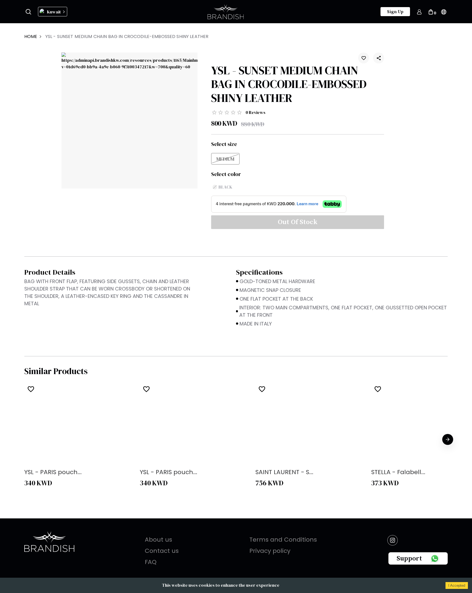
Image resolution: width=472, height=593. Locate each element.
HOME (30, 36)
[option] (80, 440)
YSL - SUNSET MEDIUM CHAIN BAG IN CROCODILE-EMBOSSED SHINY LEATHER (127, 36)
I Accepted (456, 585)
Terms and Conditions (283, 539)
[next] (447, 439)
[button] (38, 66)
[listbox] (236, 440)
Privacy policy (269, 551)
